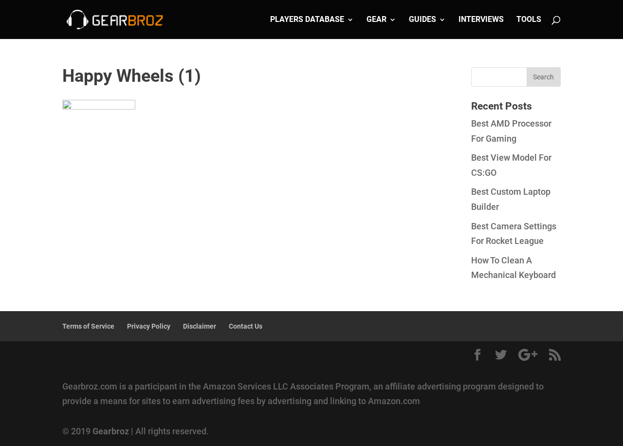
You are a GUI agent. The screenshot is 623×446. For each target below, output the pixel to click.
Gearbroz (110, 431)
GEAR (376, 20)
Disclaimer (199, 326)
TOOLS (528, 20)
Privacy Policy (148, 326)
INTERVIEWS (481, 20)
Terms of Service (88, 326)
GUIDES (422, 20)
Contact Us (245, 326)
